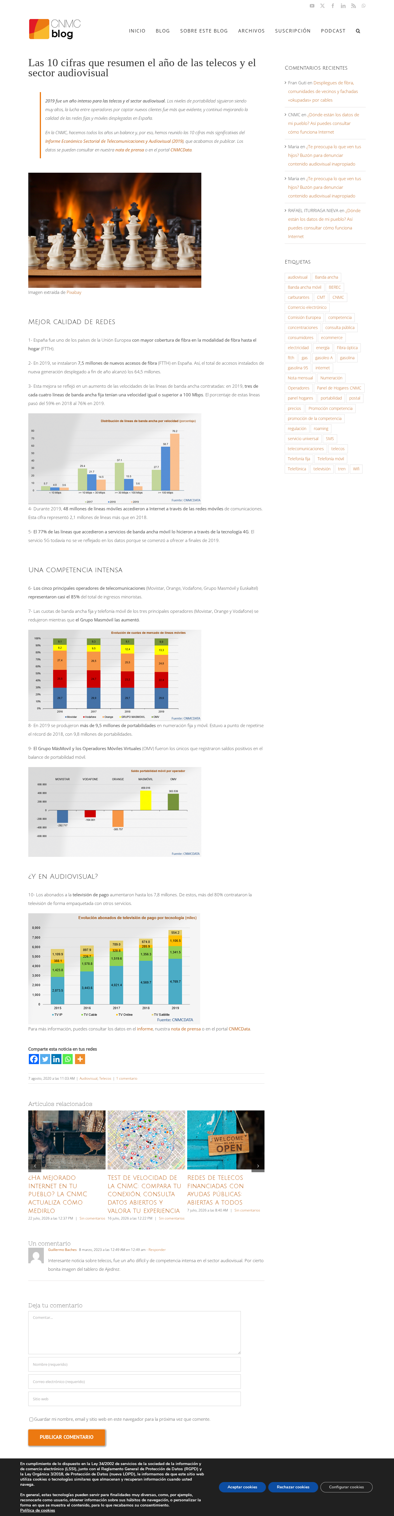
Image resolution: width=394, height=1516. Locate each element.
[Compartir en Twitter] (45, 1059)
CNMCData (181, 150)
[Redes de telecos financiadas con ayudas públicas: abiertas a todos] (225, 1140)
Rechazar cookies (293, 1487)
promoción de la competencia (315, 418)
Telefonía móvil (331, 458)
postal (354, 398)
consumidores (301, 337)
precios (294, 408)
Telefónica (297, 468)
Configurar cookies (346, 1487)
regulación (297, 428)
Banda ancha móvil (304, 287)
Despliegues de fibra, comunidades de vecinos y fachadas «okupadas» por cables (323, 91)
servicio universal (303, 438)
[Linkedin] (56, 1059)
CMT (321, 297)
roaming (321, 428)
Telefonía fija (299, 458)
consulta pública (339, 327)
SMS (330, 438)
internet (323, 367)
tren (342, 468)
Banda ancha (326, 277)
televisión (322, 468)
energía (322, 347)
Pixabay (74, 292)
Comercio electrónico (307, 307)
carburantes (298, 297)
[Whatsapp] (68, 1059)
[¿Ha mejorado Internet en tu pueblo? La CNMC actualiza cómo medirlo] (67, 1140)
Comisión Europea (304, 317)
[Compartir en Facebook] (34, 1059)
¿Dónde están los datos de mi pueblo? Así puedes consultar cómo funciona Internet (323, 123)
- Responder (156, 1249)
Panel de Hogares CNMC (339, 388)
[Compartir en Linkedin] (56, 1059)
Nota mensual (300, 378)
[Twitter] (45, 1059)
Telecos (105, 1078)
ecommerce (332, 337)
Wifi (356, 468)
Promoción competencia (330, 408)
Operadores (298, 388)
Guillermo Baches (62, 1249)
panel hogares (300, 398)
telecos (338, 448)
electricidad (298, 347)
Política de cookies (37, 1510)
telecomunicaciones (306, 448)
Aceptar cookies (242, 1487)
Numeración (331, 378)
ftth (291, 357)
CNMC (338, 297)
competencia (340, 317)
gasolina (347, 357)
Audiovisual (88, 1078)
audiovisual (297, 277)
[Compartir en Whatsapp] (68, 1059)
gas (305, 357)
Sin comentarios (92, 1218)
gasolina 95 (298, 367)
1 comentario (126, 1078)
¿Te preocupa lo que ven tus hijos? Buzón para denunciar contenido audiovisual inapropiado (324, 155)
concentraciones (303, 327)
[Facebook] (34, 1059)
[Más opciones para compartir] (80, 1059)
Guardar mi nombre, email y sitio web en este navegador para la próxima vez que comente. (122, 1419)
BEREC (335, 287)
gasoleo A (324, 357)
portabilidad (331, 398)
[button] (358, 31)
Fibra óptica (347, 347)
